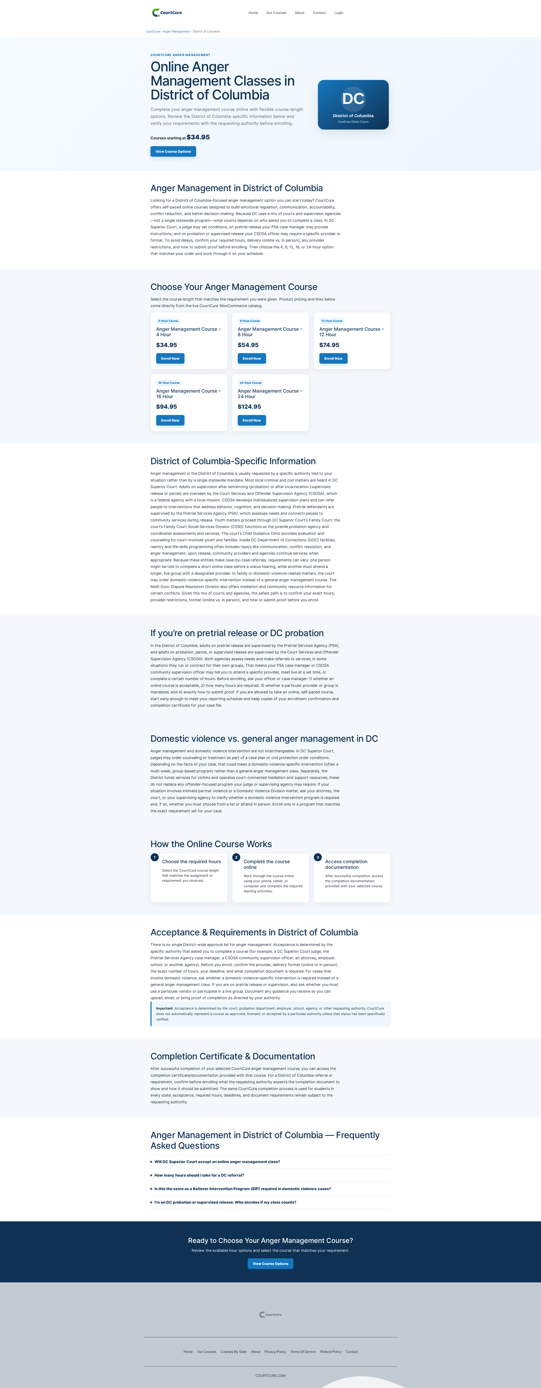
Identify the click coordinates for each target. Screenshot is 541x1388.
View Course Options (173, 151)
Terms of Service (303, 1352)
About (300, 13)
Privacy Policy (275, 1352)
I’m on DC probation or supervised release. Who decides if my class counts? (225, 1202)
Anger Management (176, 31)
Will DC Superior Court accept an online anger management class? (217, 1161)
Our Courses (276, 13)
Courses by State (234, 1352)
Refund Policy (331, 1352)
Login (338, 13)
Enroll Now (170, 358)
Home (253, 13)
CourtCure (153, 31)
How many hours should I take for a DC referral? (199, 1175)
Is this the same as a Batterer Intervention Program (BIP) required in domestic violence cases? (242, 1189)
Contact (319, 13)
